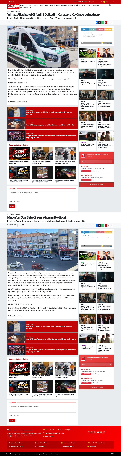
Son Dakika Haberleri (68, 446)
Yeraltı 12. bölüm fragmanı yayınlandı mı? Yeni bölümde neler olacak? (105, 146)
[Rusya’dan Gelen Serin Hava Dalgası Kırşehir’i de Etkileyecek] (65, 154)
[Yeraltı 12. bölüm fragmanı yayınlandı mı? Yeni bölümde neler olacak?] (105, 136)
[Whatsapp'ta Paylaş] (102, 22)
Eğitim (41, 5)
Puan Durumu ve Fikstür (17, 446)
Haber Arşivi (93, 446)
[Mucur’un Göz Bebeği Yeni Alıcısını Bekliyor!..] (42, 250)
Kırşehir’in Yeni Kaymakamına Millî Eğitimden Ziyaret (41, 162)
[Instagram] (95, 432)
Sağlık (46, 5)
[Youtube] (98, 432)
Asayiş (89, 5)
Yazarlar (12, 1)
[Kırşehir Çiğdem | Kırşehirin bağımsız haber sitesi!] (13, 6)
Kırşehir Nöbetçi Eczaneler (17, 443)
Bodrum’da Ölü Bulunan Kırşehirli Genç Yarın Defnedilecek (18, 180)
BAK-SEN (57, 5)
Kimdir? (84, 5)
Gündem (22, 5)
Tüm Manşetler (41, 446)
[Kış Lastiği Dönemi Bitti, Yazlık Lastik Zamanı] (87, 136)
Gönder (12, 206)
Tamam (112, 453)
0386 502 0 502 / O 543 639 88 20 (54, 433)
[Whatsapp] (101, 432)
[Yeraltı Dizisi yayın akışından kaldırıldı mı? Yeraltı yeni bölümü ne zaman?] (87, 95)
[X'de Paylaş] (99, 22)
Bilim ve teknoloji (25, 7)
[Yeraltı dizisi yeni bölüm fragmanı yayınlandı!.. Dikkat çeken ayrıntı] (105, 95)
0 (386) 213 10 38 (86, 171)
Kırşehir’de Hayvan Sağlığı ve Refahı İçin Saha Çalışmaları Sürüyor (42, 180)
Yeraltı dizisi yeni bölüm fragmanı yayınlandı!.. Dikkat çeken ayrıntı (105, 105)
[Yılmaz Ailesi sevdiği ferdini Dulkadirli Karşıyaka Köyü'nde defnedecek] (42, 47)
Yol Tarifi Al (96, 171)
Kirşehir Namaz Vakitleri (69, 443)
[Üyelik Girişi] (112, 2)
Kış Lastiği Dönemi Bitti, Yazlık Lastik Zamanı (87, 144)
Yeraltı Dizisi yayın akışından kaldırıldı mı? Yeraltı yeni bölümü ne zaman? (87, 106)
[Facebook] (89, 432)
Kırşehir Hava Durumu (42, 443)
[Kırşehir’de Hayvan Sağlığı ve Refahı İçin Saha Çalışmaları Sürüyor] (42, 172)
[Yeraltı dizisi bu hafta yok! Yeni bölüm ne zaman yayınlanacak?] (105, 116)
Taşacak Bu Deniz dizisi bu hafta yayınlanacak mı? (87, 126)
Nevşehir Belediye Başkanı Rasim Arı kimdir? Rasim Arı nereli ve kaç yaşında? (105, 63)
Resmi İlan (96, 5)
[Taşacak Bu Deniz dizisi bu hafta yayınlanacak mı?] (87, 116)
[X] (92, 432)
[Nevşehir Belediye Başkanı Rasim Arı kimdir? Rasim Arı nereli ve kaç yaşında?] (105, 53)
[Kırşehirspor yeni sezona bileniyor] (87, 53)
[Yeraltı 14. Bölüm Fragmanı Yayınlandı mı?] (87, 74)
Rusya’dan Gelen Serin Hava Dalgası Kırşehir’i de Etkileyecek (65, 162)
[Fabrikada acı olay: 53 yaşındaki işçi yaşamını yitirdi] (19, 154)
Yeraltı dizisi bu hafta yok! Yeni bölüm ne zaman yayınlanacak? (104, 126)
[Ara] (110, 5)
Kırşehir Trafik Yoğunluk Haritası (97, 443)
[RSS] (104, 432)
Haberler (10, 11)
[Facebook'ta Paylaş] (97, 22)
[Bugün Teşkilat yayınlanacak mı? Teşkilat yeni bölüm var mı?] (105, 74)
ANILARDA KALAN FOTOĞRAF (70, 5)
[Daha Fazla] (106, 22)
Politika (29, 5)
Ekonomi (35, 5)
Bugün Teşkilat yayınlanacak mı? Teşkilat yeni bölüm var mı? (104, 84)
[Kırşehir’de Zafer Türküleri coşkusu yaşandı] (65, 172)
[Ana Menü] (110, 7)
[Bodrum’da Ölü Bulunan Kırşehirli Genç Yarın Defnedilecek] (19, 172)
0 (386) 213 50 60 (87, 180)
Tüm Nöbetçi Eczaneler (97, 184)
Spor (51, 5)
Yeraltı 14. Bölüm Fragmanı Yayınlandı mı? (88, 83)
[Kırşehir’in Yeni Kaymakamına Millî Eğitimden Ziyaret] (42, 154)
